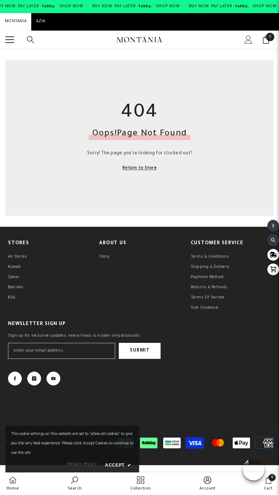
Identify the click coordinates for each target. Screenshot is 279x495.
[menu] (9, 39)
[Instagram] (34, 378)
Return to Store (139, 168)
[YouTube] (53, 378)
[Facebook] (15, 378)
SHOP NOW (71, 6)
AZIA (40, 21)
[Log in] (248, 40)
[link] (74, 484)
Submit (139, 350)
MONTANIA (16, 21)
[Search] (30, 39)
